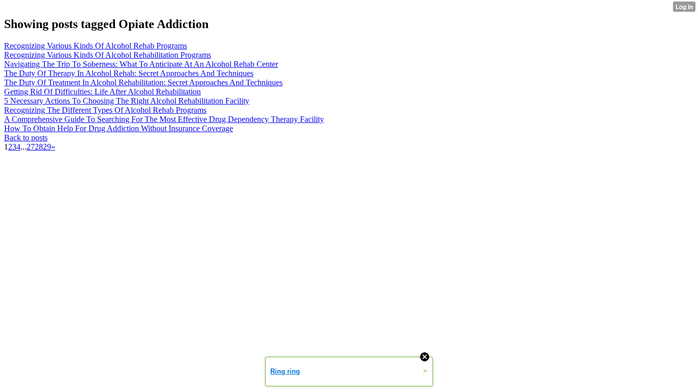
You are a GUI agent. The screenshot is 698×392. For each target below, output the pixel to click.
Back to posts (26, 137)
